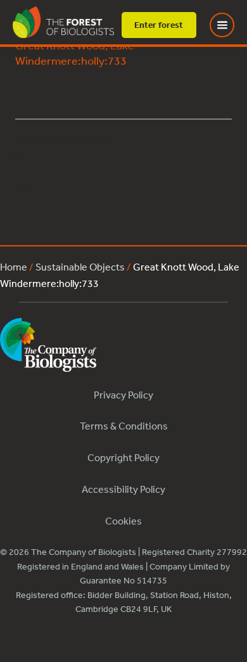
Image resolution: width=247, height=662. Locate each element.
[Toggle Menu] (230, 25)
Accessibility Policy (123, 489)
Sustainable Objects (80, 266)
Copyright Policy (123, 457)
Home (13, 266)
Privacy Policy (123, 394)
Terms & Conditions (124, 425)
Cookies (123, 520)
